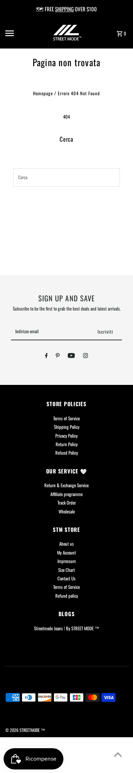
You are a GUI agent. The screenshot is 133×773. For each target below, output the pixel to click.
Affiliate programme (66, 494)
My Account (66, 552)
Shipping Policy (66, 427)
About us (66, 543)
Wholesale (67, 511)
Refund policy (66, 595)
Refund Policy (66, 452)
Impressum (66, 561)
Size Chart (66, 570)
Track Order (66, 502)
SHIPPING (64, 9)
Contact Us (66, 578)
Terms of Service (66, 418)
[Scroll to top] (118, 754)
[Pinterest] (58, 356)
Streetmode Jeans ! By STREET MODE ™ (66, 628)
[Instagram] (85, 356)
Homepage (43, 93)
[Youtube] (71, 356)
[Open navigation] (16, 33)
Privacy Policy (66, 435)
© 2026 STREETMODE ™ (25, 730)
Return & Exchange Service (66, 485)
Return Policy (67, 444)
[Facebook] (46, 356)
